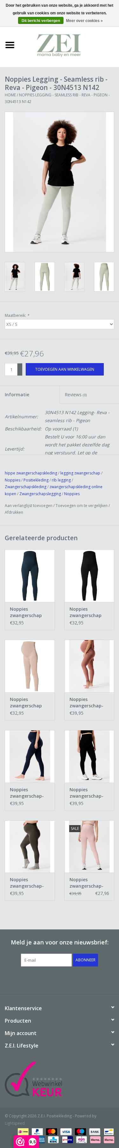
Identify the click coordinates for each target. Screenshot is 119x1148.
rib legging (61, 480)
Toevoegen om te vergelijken (82, 505)
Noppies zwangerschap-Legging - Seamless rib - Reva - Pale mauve (86, 882)
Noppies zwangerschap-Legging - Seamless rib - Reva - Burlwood (87, 702)
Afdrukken (14, 512)
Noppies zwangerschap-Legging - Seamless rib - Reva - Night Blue (29, 792)
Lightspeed (15, 1123)
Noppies (12, 480)
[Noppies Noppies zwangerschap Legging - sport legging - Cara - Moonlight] (30, 666)
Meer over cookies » (84, 21)
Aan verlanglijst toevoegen (28, 505)
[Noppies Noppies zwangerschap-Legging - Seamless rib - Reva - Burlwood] (89, 666)
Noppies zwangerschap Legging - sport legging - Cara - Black (86, 612)
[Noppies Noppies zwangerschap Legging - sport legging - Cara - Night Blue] (30, 575)
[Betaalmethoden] (23, 1131)
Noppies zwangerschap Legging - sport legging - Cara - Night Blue (27, 612)
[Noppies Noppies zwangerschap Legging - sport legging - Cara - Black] (89, 575)
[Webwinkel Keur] (59, 1079)
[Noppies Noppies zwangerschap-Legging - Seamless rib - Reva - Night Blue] (30, 756)
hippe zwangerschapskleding (31, 473)
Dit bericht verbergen (41, 21)
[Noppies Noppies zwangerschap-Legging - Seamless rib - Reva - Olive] (30, 846)
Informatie (17, 394)
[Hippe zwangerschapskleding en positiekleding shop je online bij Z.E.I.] (69, 44)
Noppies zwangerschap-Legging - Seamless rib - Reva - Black (86, 792)
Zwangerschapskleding (25, 486)
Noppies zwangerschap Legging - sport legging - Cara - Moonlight (27, 702)
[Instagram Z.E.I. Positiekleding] (82, 979)
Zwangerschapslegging (40, 493)
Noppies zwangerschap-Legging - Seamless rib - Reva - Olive (27, 882)
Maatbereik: (17, 315)
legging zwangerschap (80, 473)
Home (10, 95)
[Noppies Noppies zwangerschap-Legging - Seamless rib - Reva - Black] (89, 756)
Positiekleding (36, 480)
